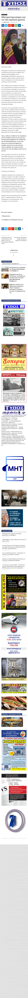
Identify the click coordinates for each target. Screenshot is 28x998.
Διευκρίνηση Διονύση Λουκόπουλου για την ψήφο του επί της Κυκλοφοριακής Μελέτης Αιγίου (7, 240)
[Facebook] (14, 255)
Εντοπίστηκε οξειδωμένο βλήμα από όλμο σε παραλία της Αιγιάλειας (20, 239)
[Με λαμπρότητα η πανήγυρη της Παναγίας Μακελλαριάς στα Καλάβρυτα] (5, 269)
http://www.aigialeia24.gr (14, 252)
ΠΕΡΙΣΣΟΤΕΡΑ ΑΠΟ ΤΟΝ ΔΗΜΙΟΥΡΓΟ (10, 263)
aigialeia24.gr (6, 22)
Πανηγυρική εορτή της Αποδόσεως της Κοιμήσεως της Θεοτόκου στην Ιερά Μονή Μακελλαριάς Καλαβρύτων (17, 278)
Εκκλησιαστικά (9, 12)
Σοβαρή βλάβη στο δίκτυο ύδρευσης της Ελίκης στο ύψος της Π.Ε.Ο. (14, 540)
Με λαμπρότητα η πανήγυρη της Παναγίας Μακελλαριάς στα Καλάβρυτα (17, 269)
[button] (26, 9)
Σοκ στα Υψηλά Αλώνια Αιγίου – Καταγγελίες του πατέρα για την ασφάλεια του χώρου (13, 553)
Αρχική (2, 12)
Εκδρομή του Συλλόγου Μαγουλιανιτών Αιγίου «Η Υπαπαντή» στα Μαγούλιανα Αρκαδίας (13, 559)
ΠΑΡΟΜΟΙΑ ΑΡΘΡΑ (6, 261)
